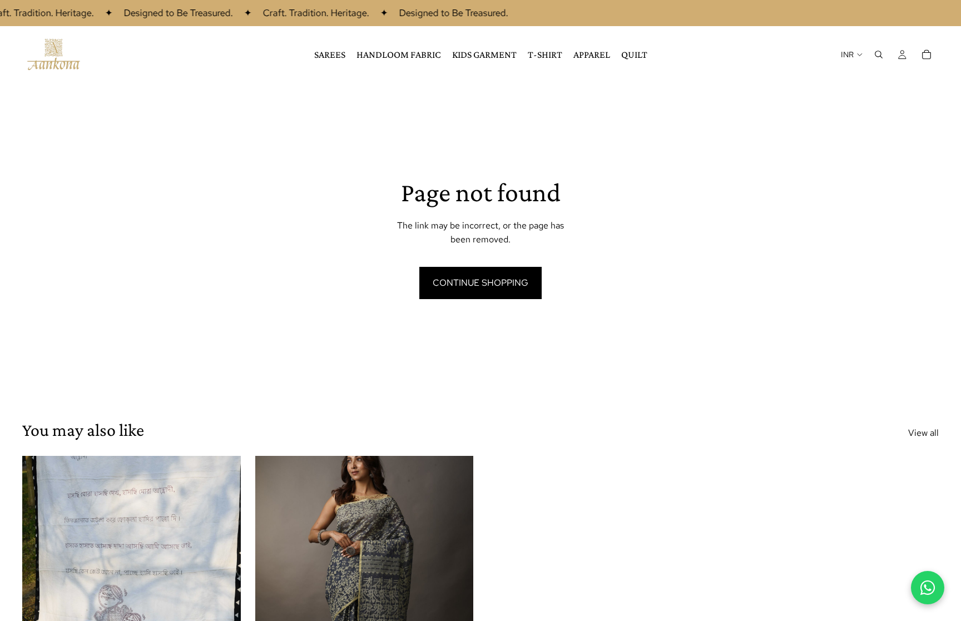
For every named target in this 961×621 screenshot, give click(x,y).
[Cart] (926, 54)
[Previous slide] (39, 592)
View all (923, 433)
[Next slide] (224, 592)
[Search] (878, 54)
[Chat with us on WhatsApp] (927, 587)
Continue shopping (480, 283)
